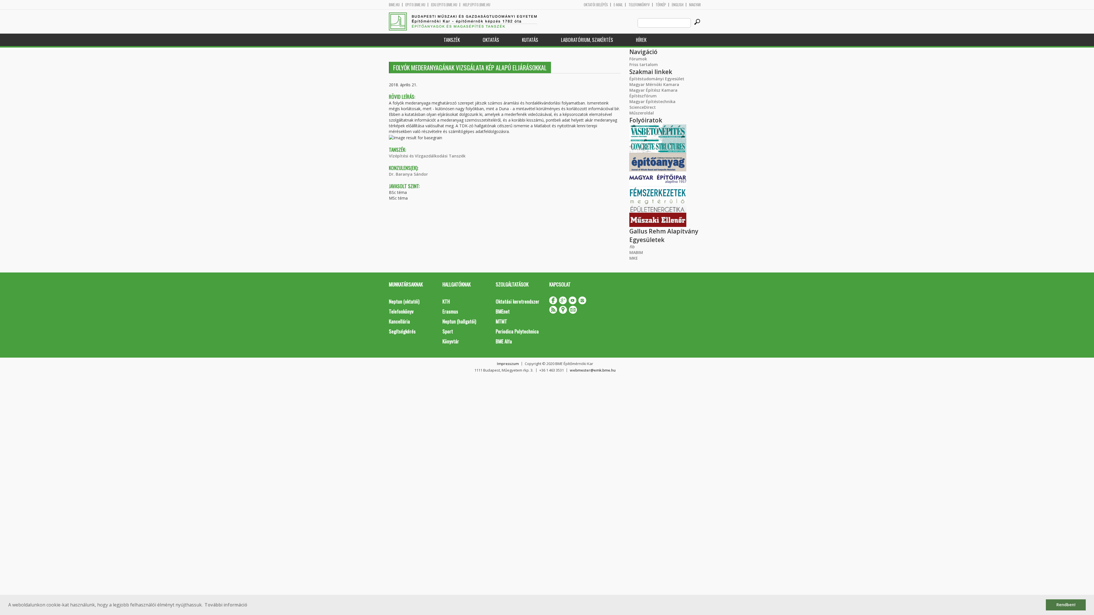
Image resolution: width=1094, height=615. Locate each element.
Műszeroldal (641, 113)
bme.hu (394, 5)
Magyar (695, 5)
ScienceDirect (642, 107)
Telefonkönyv (639, 5)
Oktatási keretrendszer (517, 301)
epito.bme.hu (415, 5)
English (677, 5)
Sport (447, 331)
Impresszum (508, 363)
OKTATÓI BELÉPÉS (596, 5)
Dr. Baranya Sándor (408, 174)
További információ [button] (226, 605)
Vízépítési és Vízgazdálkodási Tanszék (427, 156)
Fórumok (638, 59)
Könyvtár (450, 341)
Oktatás (491, 39)
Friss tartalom (643, 64)
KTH (446, 301)
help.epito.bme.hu (476, 5)
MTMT (501, 321)
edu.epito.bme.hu (444, 5)
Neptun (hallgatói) (459, 321)
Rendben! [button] (1065, 604)
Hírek (641, 39)
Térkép (661, 5)
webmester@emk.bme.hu (593, 370)
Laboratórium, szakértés (587, 39)
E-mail (618, 5)
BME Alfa (504, 341)
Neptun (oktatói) (404, 301)
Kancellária (399, 321)
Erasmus (450, 311)
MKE (633, 258)
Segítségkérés (402, 331)
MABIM (636, 252)
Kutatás (530, 39)
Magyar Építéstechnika (652, 101)
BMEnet (503, 311)
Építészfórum (643, 96)
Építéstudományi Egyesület (656, 78)
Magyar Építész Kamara (653, 90)
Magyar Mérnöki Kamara (654, 84)
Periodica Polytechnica (517, 331)
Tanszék (452, 39)
